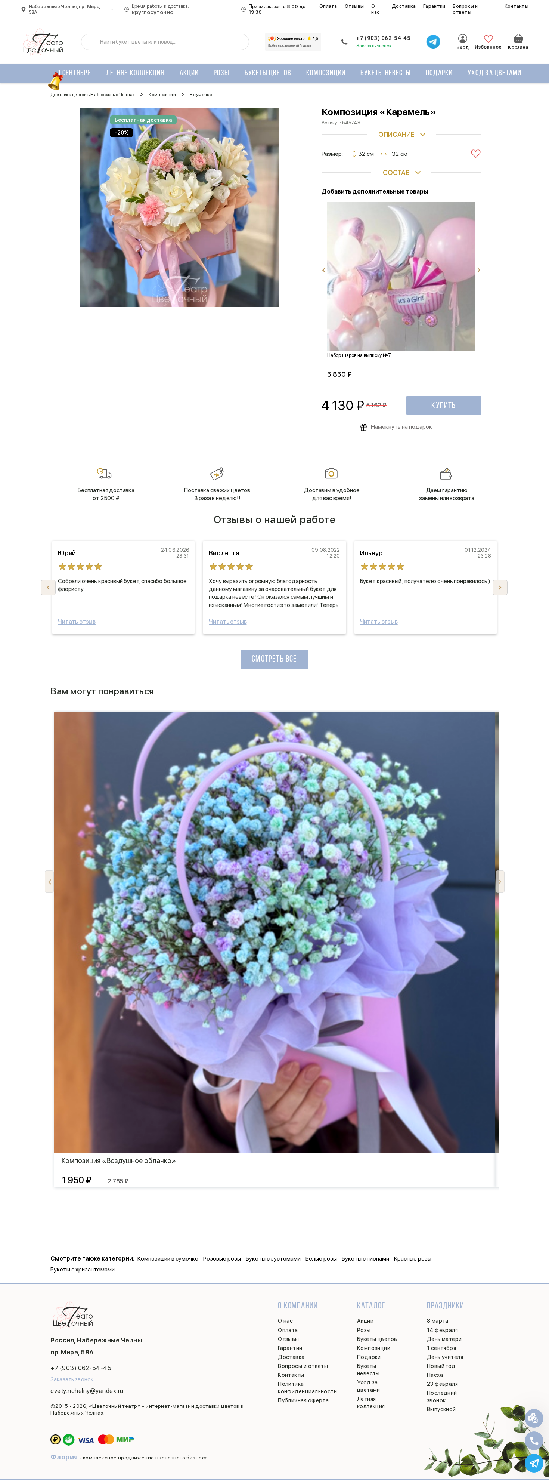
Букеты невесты (385, 73)
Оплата (328, 6)
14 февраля (442, 1330)
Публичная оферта (303, 1400)
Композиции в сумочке (167, 1258)
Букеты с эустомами (273, 1258)
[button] (500, 587)
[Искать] (92, 42)
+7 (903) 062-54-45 (383, 38)
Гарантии (434, 6)
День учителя (445, 1357)
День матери (444, 1339)
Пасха (435, 1375)
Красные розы (412, 1258)
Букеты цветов (268, 73)
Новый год (441, 1366)
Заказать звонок (373, 46)
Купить (443, 405)
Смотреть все (274, 659)
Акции (189, 73)
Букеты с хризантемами (82, 1269)
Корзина (518, 38)
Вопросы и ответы (465, 9)
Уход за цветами (495, 73)
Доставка (404, 6)
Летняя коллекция (135, 73)
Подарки (439, 73)
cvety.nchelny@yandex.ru (87, 1390)
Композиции (325, 73)
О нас (375, 9)
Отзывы (354, 6)
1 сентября (74, 73)
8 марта (438, 1320)
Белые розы (321, 1258)
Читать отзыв (77, 621)
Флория (64, 1457)
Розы (221, 73)
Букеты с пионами (365, 1258)
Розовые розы (222, 1258)
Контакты (516, 6)
